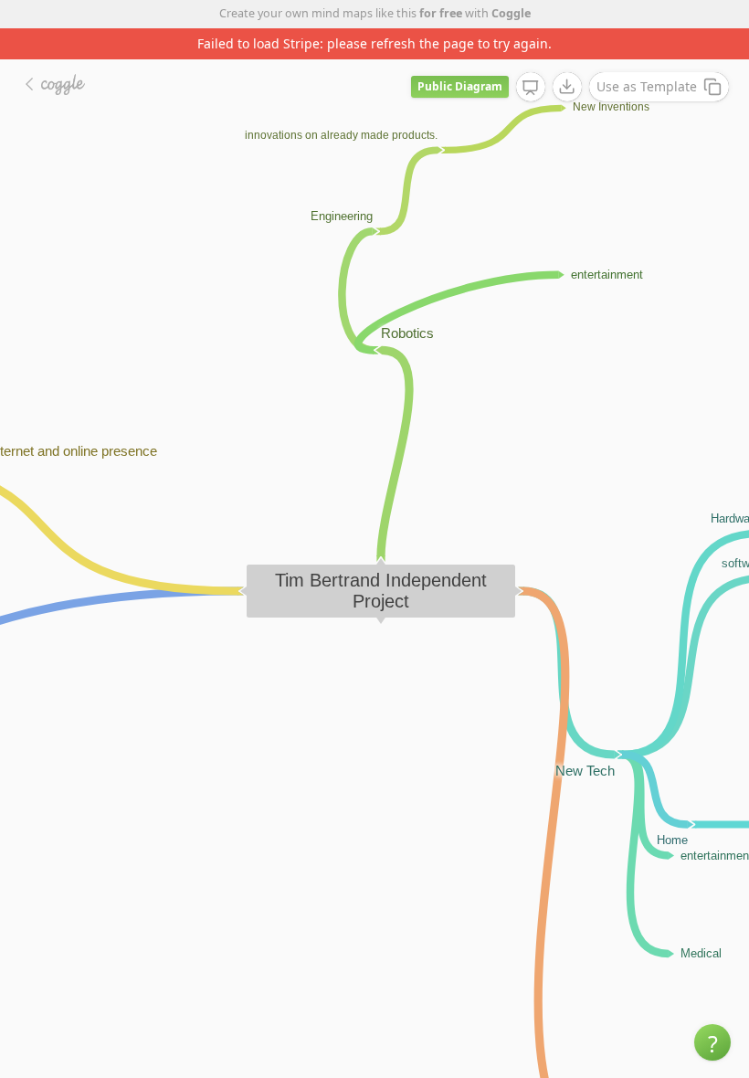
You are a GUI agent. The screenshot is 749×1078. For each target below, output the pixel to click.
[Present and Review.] (530, 87)
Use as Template (646, 86)
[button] (712, 1042)
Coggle (511, 13)
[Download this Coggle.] (567, 86)
